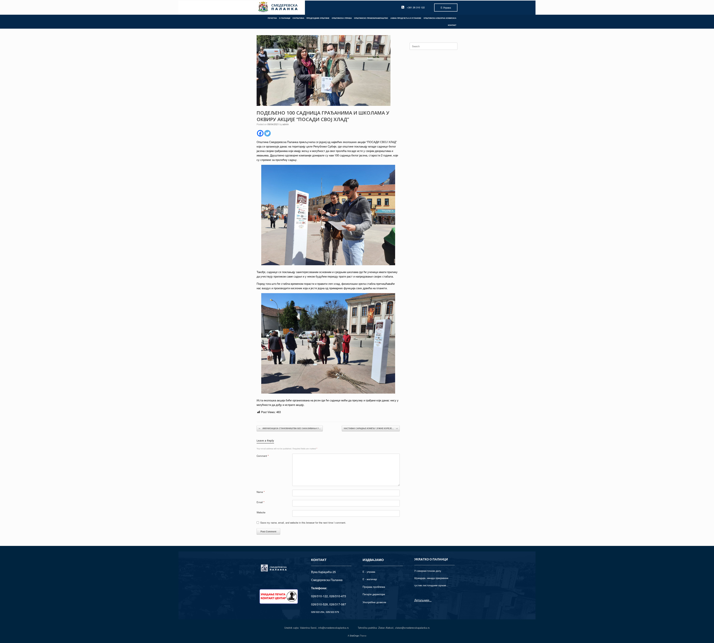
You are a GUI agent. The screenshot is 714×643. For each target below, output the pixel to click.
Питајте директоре (374, 594)
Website (261, 512)
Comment (263, 456)
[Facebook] (260, 133)
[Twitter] (267, 133)
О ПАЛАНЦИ (284, 18)
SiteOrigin (354, 635)
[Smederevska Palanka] (278, 7)
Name (261, 492)
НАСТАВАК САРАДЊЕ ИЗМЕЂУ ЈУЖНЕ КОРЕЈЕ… (371, 428)
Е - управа (369, 571)
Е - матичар (370, 579)
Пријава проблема (374, 587)
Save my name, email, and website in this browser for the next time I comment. (303, 522)
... (430, 600)
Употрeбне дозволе (374, 602)
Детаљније (421, 600)
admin (285, 124)
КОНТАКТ (452, 25)
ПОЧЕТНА (272, 18)
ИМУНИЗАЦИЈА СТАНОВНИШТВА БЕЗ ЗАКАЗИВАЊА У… (290, 428)
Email (260, 502)
